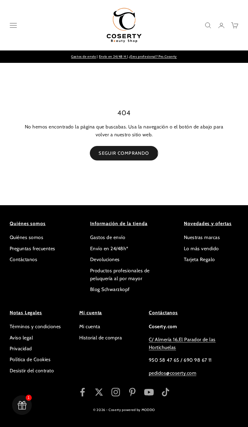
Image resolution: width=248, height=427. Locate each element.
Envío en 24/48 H (113, 56)
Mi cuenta (89, 326)
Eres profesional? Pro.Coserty (153, 56)
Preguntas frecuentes (32, 248)
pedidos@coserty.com (172, 373)
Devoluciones (105, 259)
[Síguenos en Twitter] (99, 392)
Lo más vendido (201, 248)
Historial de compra (100, 338)
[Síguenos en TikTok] (165, 392)
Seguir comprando (124, 153)
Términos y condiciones (35, 326)
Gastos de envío (83, 56)
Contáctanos (23, 259)
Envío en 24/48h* (109, 248)
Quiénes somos (26, 237)
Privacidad (21, 348)
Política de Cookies (30, 359)
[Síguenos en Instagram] (115, 392)
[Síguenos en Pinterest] (132, 392)
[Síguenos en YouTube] (149, 392)
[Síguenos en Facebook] (82, 392)
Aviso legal (21, 338)
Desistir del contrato (32, 371)
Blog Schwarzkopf (110, 289)
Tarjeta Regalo (199, 259)
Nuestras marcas (202, 237)
